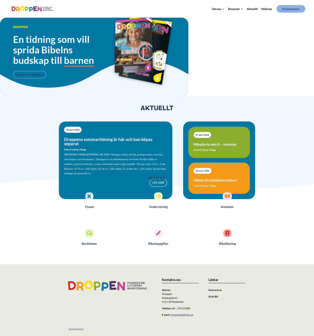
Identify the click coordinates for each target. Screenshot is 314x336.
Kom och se (215, 289)
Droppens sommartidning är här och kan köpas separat (108, 141)
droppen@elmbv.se (182, 314)
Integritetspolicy (76, 328)
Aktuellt (252, 9)
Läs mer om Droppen (29, 74)
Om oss (216, 9)
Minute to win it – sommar (215, 144)
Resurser (234, 9)
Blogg (83, 149)
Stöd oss (266, 9)
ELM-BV (213, 296)
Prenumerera (291, 9)
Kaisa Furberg (71, 149)
